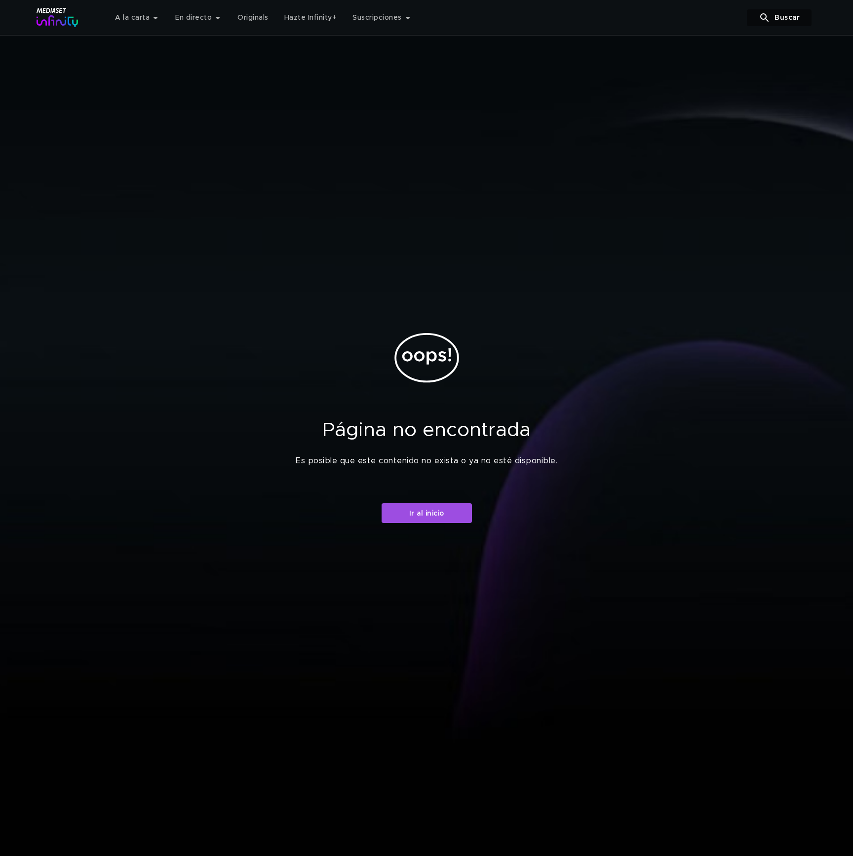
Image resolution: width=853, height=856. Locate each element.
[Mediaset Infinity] (57, 17)
